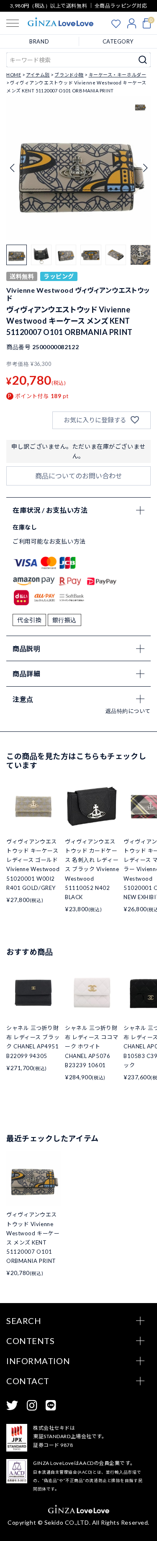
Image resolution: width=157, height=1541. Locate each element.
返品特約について (128, 711)
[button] (145, 168)
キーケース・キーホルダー (118, 74)
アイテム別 (38, 74)
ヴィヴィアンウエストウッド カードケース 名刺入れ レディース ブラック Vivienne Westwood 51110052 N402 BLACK (92, 869)
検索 (143, 60)
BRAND (39, 41)
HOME (13, 74)
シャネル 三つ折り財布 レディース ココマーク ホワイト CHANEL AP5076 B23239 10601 (91, 1046)
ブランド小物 (68, 74)
